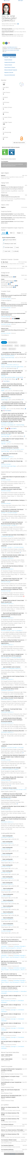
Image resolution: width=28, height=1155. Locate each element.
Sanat (17, 247)
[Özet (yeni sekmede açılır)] (12, 318)
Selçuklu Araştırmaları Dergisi (7, 357)
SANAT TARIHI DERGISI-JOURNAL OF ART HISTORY (12, 377)
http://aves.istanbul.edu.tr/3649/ (12, 50)
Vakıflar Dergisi (4, 399)
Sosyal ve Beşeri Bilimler (10, 239)
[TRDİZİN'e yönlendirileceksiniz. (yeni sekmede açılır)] (20, 379)
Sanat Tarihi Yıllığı (5, 436)
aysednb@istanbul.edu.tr (11, 47)
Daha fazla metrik (20, 142)
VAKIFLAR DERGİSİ (5, 458)
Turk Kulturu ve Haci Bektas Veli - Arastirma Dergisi (12, 424)
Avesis (4, 233)
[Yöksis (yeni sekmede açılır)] (9, 43)
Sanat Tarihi (7, 251)
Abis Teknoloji (12, 1153)
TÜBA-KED (3, 443)
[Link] (17, 368)
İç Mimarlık (15, 251)
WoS (12, 233)
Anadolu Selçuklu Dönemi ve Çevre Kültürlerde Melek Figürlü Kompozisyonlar (13, 164)
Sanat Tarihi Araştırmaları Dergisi (8, 466)
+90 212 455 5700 (11, 48)
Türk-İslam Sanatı (9, 247)
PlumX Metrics (6, 381)
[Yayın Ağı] (21, 84)
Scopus (19, 233)
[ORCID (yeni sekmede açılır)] (4, 43)
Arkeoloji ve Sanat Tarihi (10, 243)
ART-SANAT (3, 408)
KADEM (2, 390)
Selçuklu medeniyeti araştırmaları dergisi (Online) (12, 366)
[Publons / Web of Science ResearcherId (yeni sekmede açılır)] (6, 43)
